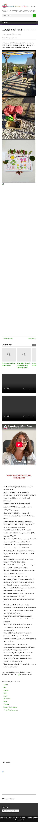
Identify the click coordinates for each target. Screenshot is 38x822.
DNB (5, 693)
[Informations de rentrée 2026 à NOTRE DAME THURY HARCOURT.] (24, 355)
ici (19, 674)
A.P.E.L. (6, 684)
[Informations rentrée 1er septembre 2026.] (9, 355)
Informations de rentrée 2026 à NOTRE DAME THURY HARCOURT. (23, 365)
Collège (6, 690)
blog (5, 687)
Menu (5, 701)
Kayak (5, 696)
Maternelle (7, 699)
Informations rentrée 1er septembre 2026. (8, 364)
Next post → (32, 338)
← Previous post (7, 338)
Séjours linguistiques (10, 707)
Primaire (6, 704)
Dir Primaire (7, 34)
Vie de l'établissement (10, 38)
